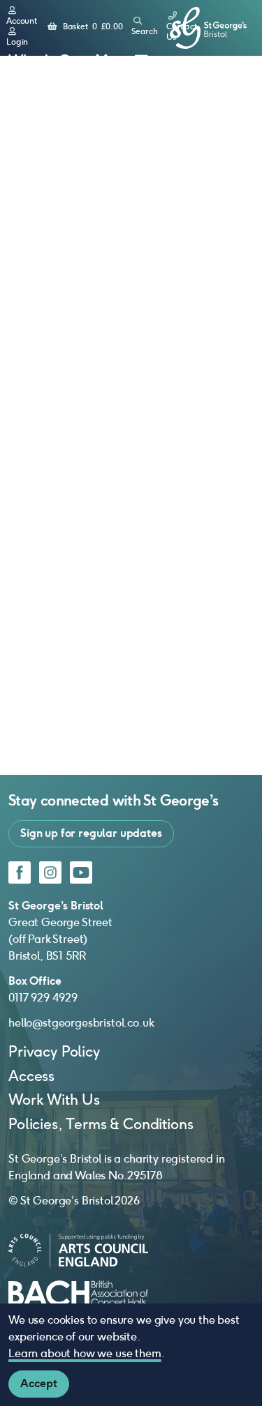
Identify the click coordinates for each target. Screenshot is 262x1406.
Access (31, 1075)
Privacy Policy (54, 1051)
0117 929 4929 (43, 997)
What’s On (44, 60)
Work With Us (54, 1099)
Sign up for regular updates (91, 833)
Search (144, 31)
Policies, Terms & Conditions (101, 1124)
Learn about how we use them (84, 1353)
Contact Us (181, 32)
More (113, 60)
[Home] (208, 28)
